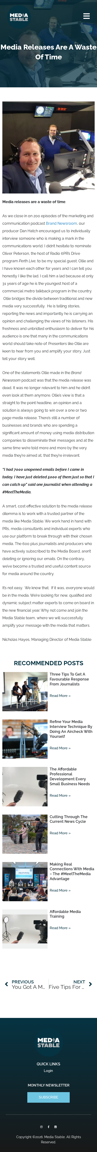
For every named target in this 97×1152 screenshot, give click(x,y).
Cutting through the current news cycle (69, 819)
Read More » (60, 696)
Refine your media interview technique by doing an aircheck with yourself (71, 728)
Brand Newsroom (61, 223)
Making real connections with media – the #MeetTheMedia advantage (72, 871)
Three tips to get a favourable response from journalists (69, 679)
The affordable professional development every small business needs (70, 776)
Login (48, 1071)
